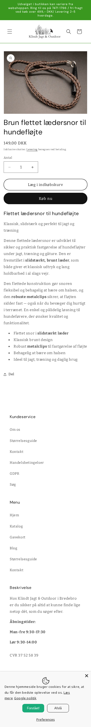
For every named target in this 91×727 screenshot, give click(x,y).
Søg (13, 484)
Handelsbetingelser (27, 463)
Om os (15, 430)
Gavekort (17, 537)
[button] (9, 31)
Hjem (14, 515)
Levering (32, 149)
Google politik (25, 698)
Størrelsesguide (23, 441)
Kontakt (16, 452)
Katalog (16, 526)
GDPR (14, 474)
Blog (13, 548)
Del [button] (11, 374)
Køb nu (45, 198)
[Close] (86, 675)
